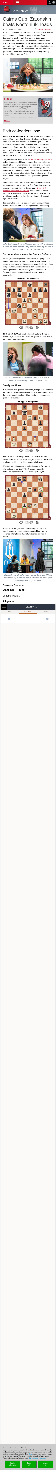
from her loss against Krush (41, 159)
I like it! (40, 29)
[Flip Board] (21, 327)
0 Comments (48, 29)
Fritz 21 (8, 99)
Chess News (20, 11)
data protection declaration (37, 1458)
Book (10, 611)
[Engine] (31, 327)
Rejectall (29, 1464)
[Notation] (27, 327)
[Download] (37, 327)
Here (30, 1454)
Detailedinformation (12, 1464)
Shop (5, 2)
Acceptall (45, 1464)
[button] (17, 2)
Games (46, 611)
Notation (27, 611)
